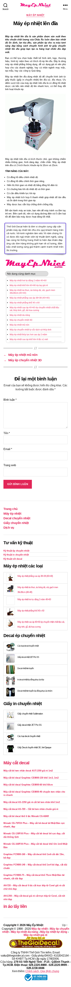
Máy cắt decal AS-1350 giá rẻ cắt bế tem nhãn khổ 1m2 (31, 802)
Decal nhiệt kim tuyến (25, 668)
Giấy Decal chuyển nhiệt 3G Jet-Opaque (34, 747)
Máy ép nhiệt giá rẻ (35, 934)
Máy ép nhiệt (35, 15)
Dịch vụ (8, 527)
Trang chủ (10, 509)
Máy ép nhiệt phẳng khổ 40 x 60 (25, 302)
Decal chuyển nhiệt (16, 518)
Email (7, 449)
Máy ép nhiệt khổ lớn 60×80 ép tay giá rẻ (29, 285)
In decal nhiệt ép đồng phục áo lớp (30, 679)
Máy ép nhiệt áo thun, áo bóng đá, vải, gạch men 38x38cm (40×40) (32, 291)
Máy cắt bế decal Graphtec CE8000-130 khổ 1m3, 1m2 (30, 777)
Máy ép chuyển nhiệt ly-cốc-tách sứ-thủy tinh (30, 329)
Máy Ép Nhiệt (34, 925)
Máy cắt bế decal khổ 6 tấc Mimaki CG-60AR (26, 816)
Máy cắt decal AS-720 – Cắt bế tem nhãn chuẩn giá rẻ (30, 809)
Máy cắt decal (16, 762)
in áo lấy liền (15, 906)
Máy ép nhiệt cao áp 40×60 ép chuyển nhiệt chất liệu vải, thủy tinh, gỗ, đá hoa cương (34, 309)
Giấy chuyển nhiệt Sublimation (30, 713)
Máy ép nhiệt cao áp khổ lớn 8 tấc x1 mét (29, 339)
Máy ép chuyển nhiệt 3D (21, 320)
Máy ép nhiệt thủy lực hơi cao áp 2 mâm (28, 334)
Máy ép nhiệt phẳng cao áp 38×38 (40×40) (30, 298)
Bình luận (10, 399)
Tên (6, 433)
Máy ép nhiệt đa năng (20, 315)
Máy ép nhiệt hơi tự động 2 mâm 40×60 (28, 280)
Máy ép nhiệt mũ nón (19, 325)
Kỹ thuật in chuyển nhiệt (16, 554)
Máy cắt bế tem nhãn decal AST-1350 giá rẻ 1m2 (28, 770)
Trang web (9, 465)
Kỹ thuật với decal (12, 559)
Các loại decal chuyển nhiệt (28, 646)
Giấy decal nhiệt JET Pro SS (28, 657)
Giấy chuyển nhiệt (16, 523)
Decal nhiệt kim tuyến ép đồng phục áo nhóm (34, 691)
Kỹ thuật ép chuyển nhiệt (16, 550)
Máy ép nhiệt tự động (53, 931)
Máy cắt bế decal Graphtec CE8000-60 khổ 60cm (28, 784)
